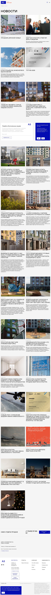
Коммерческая (45, 565)
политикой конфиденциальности (13, 590)
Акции (33, 567)
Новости (33, 565)
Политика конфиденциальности (25, 583)
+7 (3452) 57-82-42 (15, 571)
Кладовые (44, 567)
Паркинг (43, 569)
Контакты (33, 569)
